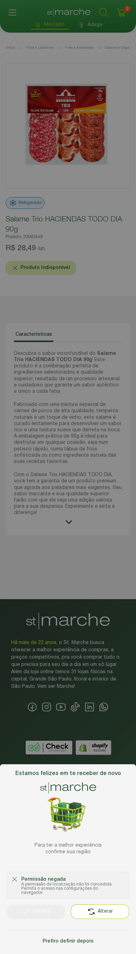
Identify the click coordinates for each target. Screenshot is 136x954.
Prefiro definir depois (68, 941)
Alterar (105, 911)
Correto (41, 911)
